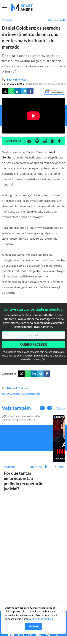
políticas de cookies (41, 618)
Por (15, 79)
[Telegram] (24, 91)
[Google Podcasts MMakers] (59, 141)
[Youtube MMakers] (29, 141)
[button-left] (42, 408)
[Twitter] (5, 91)
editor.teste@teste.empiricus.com (21, 393)
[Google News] (54, 91)
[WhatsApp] (28, 373)
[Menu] (6, 7)
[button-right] (49, 408)
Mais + (60, 408)
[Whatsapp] (11, 91)
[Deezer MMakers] (45, 141)
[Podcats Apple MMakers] (52, 141)
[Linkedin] (18, 91)
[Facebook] (30, 91)
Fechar (33, 626)
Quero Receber (33, 344)
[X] (21, 373)
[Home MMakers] (22, 7)
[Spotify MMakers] (37, 141)
